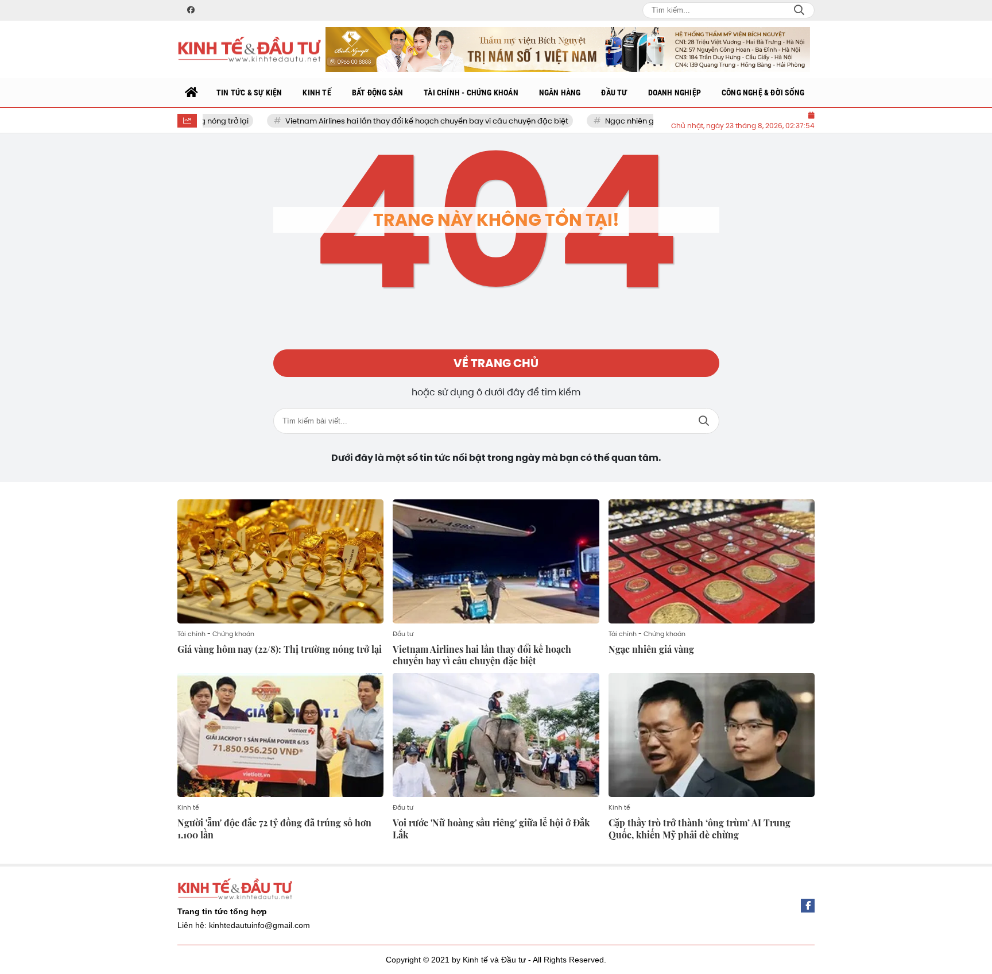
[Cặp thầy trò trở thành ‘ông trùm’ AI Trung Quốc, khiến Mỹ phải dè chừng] (712, 735)
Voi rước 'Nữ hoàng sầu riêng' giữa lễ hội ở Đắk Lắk (491, 829)
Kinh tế (188, 807)
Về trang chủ (496, 363)
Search (799, 10)
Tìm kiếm (703, 421)
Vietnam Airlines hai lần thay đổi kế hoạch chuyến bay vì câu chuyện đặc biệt (403, 121)
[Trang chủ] (191, 92)
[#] (568, 49)
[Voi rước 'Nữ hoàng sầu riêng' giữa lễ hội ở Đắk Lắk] (496, 735)
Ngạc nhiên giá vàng (620, 121)
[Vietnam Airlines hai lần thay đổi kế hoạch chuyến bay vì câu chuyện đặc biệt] (496, 561)
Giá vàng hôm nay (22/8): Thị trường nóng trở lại (279, 649)
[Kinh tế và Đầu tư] (249, 50)
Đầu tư (403, 634)
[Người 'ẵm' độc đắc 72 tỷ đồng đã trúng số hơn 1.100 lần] (280, 735)
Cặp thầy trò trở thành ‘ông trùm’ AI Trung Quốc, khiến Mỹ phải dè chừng (699, 829)
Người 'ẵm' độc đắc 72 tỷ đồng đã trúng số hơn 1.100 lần (274, 829)
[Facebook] (808, 906)
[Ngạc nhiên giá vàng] (712, 561)
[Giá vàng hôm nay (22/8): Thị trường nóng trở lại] (280, 561)
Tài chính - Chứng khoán (215, 634)
